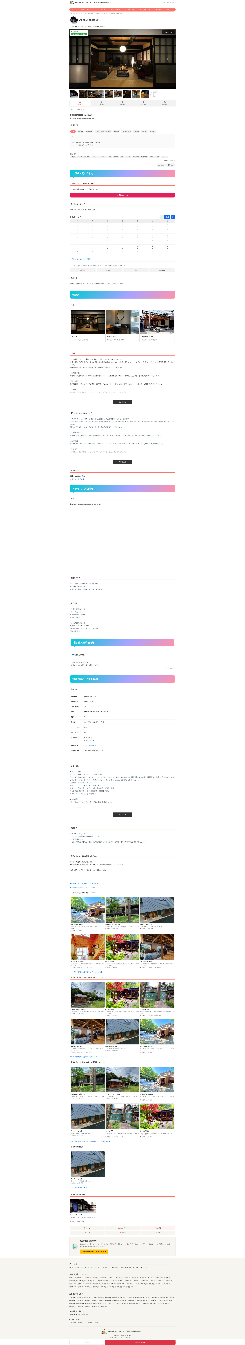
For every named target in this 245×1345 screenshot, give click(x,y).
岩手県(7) (87, 1297)
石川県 (113, 1281)
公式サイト (109, 270)
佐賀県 (80, 1287)
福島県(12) (115, 1297)
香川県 (144, 1284)
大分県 (104, 1287)
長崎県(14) (168, 1303)
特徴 (72, 109)
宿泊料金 (83, 270)
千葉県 (159, 1278)
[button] (77, 59)
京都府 (169, 1281)
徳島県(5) (139, 1303)
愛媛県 (152, 1284)
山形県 (111, 1278)
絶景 (122, 157)
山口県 (137, 1284)
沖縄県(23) (104, 1306)
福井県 (121, 1281)
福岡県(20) (153, 1303)
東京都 (167, 1278)
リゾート (164, 157)
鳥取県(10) (88, 1303)
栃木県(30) (131, 1297)
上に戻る (171, 668)
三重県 (153, 1281)
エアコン (152, 157)
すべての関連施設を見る (78, 1187)
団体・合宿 (89, 131)
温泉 (110, 157)
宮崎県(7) (88, 1306)
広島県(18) (110, 1303)
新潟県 (98, 1281)
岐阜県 (145, 1281)
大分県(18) (80, 1306)
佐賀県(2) (161, 1303)
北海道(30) (72, 1297)
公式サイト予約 (140, 1342)
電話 (135, 270)
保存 (172, 165)
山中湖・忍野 (105, 13)
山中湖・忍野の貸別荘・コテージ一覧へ (85, 883)
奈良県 (88, 1284)
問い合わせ (87, 1342)
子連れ (95, 157)
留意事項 (162, 270)
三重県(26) (138, 1300)
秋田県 (96, 1278)
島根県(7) (96, 1303)
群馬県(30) (138, 1297)
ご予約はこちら (122, 195)
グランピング (101, 10)
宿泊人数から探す (145, 10)
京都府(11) (154, 1300)
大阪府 (72, 1284)
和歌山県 (97, 1284)
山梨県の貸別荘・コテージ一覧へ (83, 887)
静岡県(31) (115, 1300)
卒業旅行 (152, 131)
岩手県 (88, 1278)
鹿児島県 (121, 1287)
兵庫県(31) (169, 1300)
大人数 (80, 157)
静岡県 (129, 1281)
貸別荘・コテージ (86, 10)
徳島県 (159, 1284)
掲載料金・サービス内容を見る (93, 1251)
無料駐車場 (144, 157)
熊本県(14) (72, 1306)
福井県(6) (108, 1300)
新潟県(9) (88, 1300)
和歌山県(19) (80, 1303)
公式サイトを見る (76, 479)
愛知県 (137, 1281)
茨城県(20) (123, 1297)
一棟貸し (73, 157)
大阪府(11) (161, 1300)
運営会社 (90, 1323)
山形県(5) (108, 1297)
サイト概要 (72, 1323)
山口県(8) (118, 1303)
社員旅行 (136, 131)
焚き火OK (80, 131)
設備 (78, 109)
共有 (162, 165)
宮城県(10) (101, 1297)
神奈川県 (73, 1281)
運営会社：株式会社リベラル (122, 1335)
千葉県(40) (154, 1297)
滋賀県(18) (146, 1300)
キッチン (116, 131)
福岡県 (72, 1287)
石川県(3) (101, 1300)
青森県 (80, 1278)
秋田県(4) (94, 1297)
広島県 (128, 1284)
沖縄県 (129, 1287)
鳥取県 (105, 1284)
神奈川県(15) (170, 1297)
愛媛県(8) (132, 1303)
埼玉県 (151, 1278)
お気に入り (169, 10)
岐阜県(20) (131, 1300)
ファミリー (87, 157)
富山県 (106, 1281)
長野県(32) (80, 1300)
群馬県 (143, 1278)
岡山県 (120, 1284)
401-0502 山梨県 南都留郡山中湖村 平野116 (83, 118)
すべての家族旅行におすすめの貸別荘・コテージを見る (89, 1141)
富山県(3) (95, 1300)
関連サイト (98, 1323)
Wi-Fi (72, 131)
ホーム (74, 10)
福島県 (119, 1278)
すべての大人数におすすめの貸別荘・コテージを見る (88, 1057)
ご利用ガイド (82, 1323)
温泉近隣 (116, 157)
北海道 (72, 1278)
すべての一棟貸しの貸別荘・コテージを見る (85, 972)
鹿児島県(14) (96, 1306)
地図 (84, 109)
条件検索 (158, 10)
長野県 (90, 1281)
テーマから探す (129, 10)
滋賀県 (161, 1281)
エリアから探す (115, 10)
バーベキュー (102, 157)
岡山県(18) (103, 1303)
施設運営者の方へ (169, 2)
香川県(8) (125, 1303)
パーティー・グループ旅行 (103, 131)
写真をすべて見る (168, 32)
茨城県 (127, 1278)
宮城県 (103, 1278)
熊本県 (96, 1287)
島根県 (112, 1284)
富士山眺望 (136, 157)
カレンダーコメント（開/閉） (82, 259)
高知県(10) (146, 1303)
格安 (158, 157)
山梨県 (98, 13)
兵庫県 (80, 1284)
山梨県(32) (72, 1300)
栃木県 (135, 1278)
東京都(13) (161, 1297)
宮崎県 (112, 1287)
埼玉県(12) (146, 1297)
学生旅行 (144, 131)
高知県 (167, 1284)
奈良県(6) (72, 1303)
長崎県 (88, 1287)
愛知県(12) (123, 1300)
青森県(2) (80, 1297)
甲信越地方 (91, 13)
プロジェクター (126, 131)
